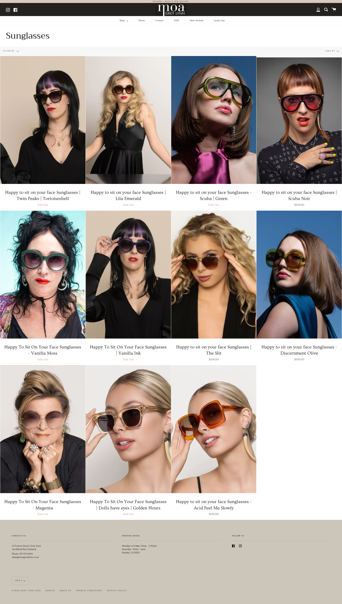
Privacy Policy (117, 591)
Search (50, 591)
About (141, 20)
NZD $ (18, 580)
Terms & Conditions (89, 591)
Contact (159, 20)
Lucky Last (219, 20)
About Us (65, 591)
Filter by (9, 51)
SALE (176, 20)
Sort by (330, 51)
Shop (122, 20)
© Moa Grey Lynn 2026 (26, 591)
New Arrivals (196, 20)
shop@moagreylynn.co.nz (25, 557)
